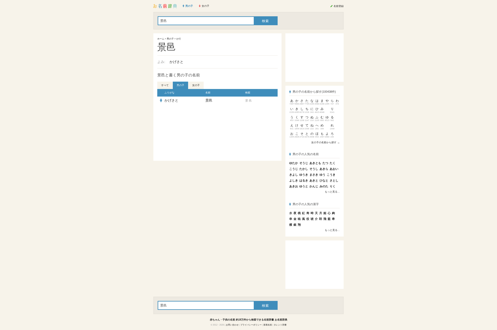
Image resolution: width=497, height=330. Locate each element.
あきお (293, 186)
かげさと (176, 62)
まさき (313, 174)
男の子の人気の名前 (306, 154)
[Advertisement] (186, 132)
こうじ (293, 168)
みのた (324, 186)
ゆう (322, 174)
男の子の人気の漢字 (306, 204)
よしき (293, 180)
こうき (331, 174)
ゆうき (303, 174)
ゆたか (293, 163)
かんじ (313, 186)
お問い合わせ (232, 325)
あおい (334, 168)
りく (332, 186)
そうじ (303, 163)
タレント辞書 (280, 325)
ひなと (324, 180)
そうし (313, 168)
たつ (325, 163)
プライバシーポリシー (251, 325)
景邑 (208, 100)
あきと (313, 180)
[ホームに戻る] (165, 6)
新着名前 (267, 325)
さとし (334, 180)
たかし (303, 168)
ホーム (160, 38)
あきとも (315, 163)
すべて (165, 85)
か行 (178, 38)
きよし (293, 174)
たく (332, 163)
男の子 (170, 38)
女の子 (196, 85)
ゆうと (303, 186)
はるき (303, 180)
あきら (324, 168)
